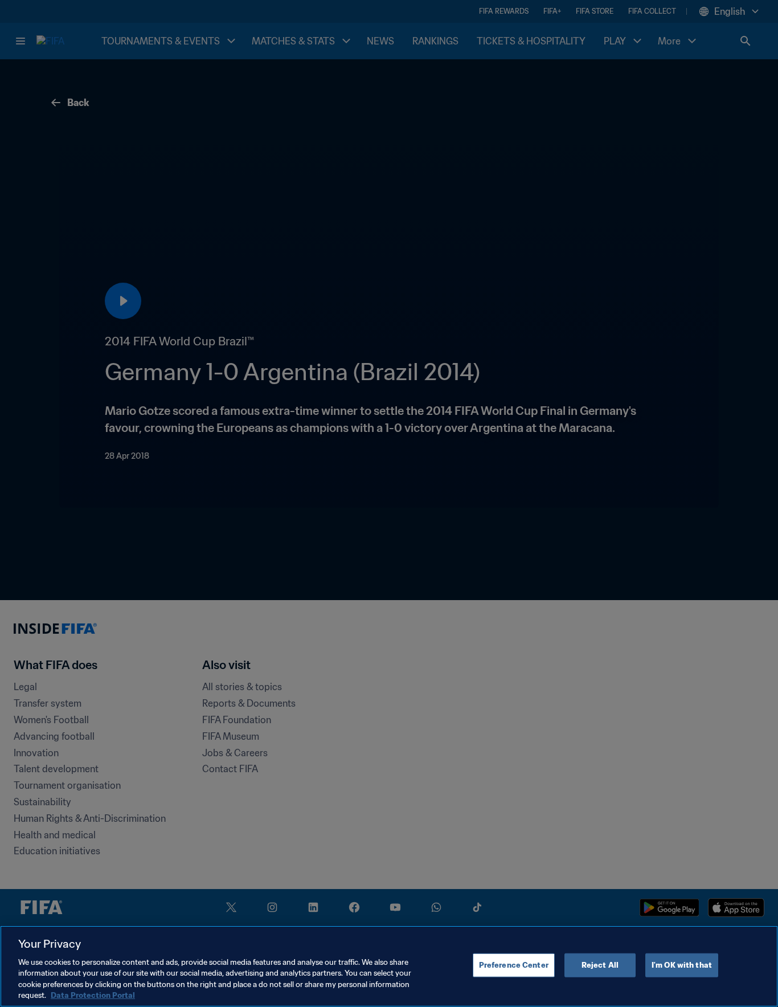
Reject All (600, 965)
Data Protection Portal (93, 995)
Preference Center (513, 965)
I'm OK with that (682, 965)
